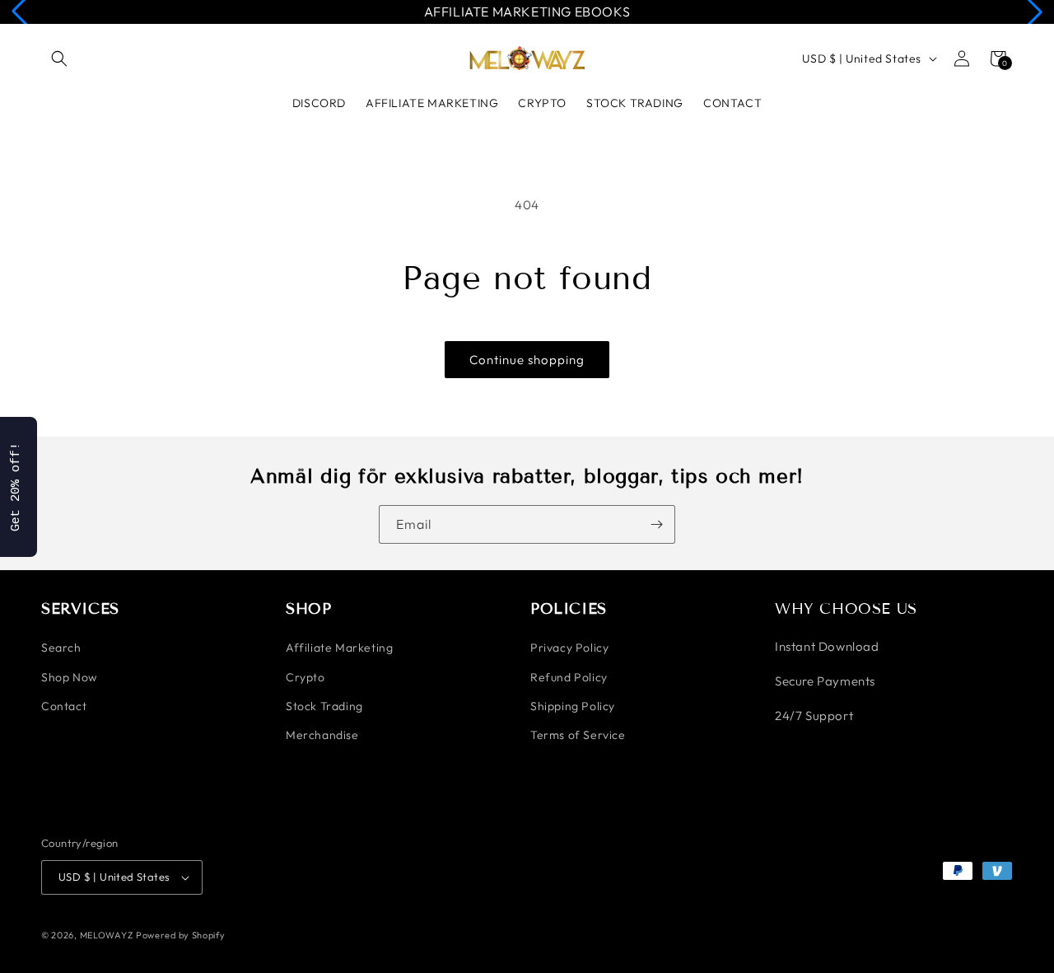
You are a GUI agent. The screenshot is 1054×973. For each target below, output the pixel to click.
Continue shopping (527, 359)
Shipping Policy (572, 706)
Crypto (305, 677)
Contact (63, 706)
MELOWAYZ (106, 935)
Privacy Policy (569, 647)
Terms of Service (578, 734)
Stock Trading (324, 706)
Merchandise (322, 734)
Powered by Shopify (181, 935)
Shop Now (69, 677)
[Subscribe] (656, 524)
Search (61, 647)
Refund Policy (569, 677)
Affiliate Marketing (339, 647)
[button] (59, 58)
